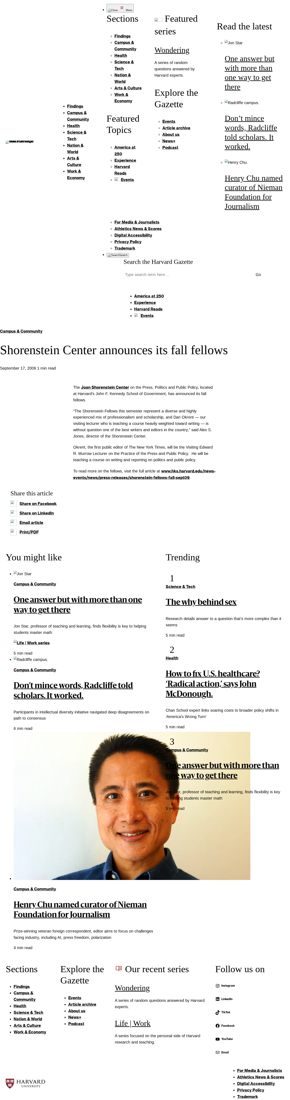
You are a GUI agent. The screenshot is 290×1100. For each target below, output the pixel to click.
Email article (31, 522)
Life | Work (133, 1023)
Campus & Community (21, 331)
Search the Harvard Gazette (158, 261)
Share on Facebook (38, 503)
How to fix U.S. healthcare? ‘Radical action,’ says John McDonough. (213, 684)
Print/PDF (29, 532)
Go (258, 274)
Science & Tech (180, 586)
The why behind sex (201, 603)
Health (172, 658)
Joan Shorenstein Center (105, 387)
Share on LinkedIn (37, 513)
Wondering (171, 50)
